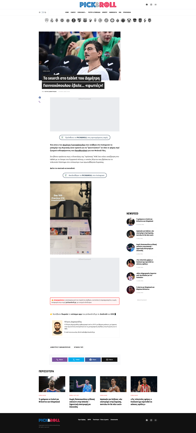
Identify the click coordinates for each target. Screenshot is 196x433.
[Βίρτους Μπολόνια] (129, 20)
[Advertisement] (84, 114)
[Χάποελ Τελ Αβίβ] (74, 20)
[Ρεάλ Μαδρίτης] (51, 20)
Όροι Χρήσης (82, 419)
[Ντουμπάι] (95, 20)
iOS (112, 314)
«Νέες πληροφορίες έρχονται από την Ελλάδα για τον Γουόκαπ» (146, 275)
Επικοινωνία (114, 419)
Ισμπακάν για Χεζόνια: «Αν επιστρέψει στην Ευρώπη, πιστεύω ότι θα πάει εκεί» (145, 233)
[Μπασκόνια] (135, 20)
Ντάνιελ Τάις (78, 347)
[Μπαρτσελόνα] (85, 20)
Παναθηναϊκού (81, 150)
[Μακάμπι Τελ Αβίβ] (100, 20)
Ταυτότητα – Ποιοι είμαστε (101, 419)
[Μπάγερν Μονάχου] (106, 20)
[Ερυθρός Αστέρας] (90, 20)
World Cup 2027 (74, 395)
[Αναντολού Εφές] (140, 20)
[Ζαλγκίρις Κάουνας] (79, 20)
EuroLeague (46, 71)
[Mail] (155, 5)
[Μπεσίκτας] (149, 20)
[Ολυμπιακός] (46, 20)
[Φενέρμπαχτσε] (62, 20)
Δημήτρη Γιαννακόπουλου (74, 145)
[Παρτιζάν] (117, 20)
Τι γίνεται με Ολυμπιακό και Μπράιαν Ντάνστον (145, 288)
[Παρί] (123, 20)
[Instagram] (151, 5)
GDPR (89, 419)
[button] (42, 12)
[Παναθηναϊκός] (68, 20)
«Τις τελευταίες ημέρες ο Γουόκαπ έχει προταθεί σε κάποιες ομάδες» (145, 262)
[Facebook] (146, 5)
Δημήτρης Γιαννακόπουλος (60, 347)
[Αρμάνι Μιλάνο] (112, 20)
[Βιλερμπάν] (145, 20)
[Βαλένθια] (56, 20)
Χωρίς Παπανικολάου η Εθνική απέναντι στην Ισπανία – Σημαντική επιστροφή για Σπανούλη (146, 247)
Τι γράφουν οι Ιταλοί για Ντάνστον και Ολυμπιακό (144, 220)
